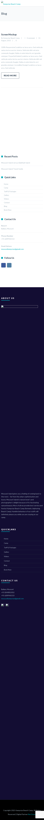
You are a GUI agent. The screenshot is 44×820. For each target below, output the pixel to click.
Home (6, 184)
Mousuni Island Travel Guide (12, 169)
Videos (6, 199)
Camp (6, 188)
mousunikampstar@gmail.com (12, 598)
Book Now (7, 210)
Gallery (6, 195)
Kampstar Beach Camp (11, 38)
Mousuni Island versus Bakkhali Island (15, 163)
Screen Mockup (9, 34)
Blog (5, 206)
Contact (7, 203)
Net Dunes (32, 814)
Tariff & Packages (10, 191)
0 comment (31, 38)
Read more (10, 75)
